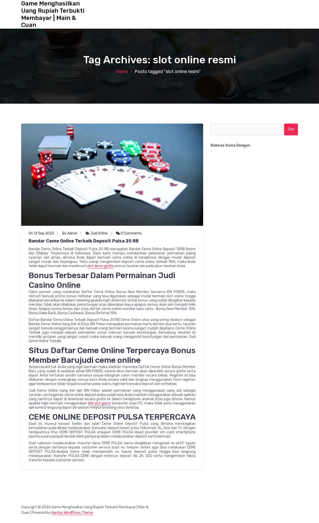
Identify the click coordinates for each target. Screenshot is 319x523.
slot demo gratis (100, 266)
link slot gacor (99, 403)
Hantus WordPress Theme (72, 513)
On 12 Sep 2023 (41, 233)
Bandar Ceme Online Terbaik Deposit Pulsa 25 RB (84, 241)
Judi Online (99, 233)
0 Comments (131, 233)
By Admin (70, 233)
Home (122, 71)
